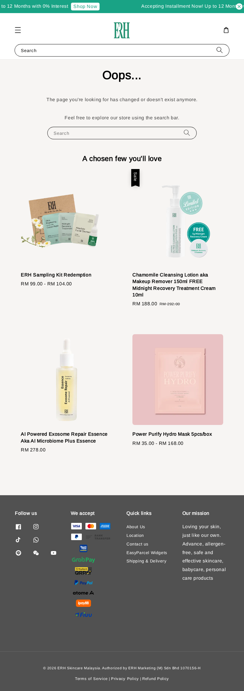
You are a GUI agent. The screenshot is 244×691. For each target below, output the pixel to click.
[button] (17, 30)
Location (135, 535)
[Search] (219, 50)
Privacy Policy (125, 678)
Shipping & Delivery (146, 561)
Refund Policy (155, 678)
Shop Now (83, 6)
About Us (135, 526)
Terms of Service (91, 678)
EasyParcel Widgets (146, 552)
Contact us (137, 544)
